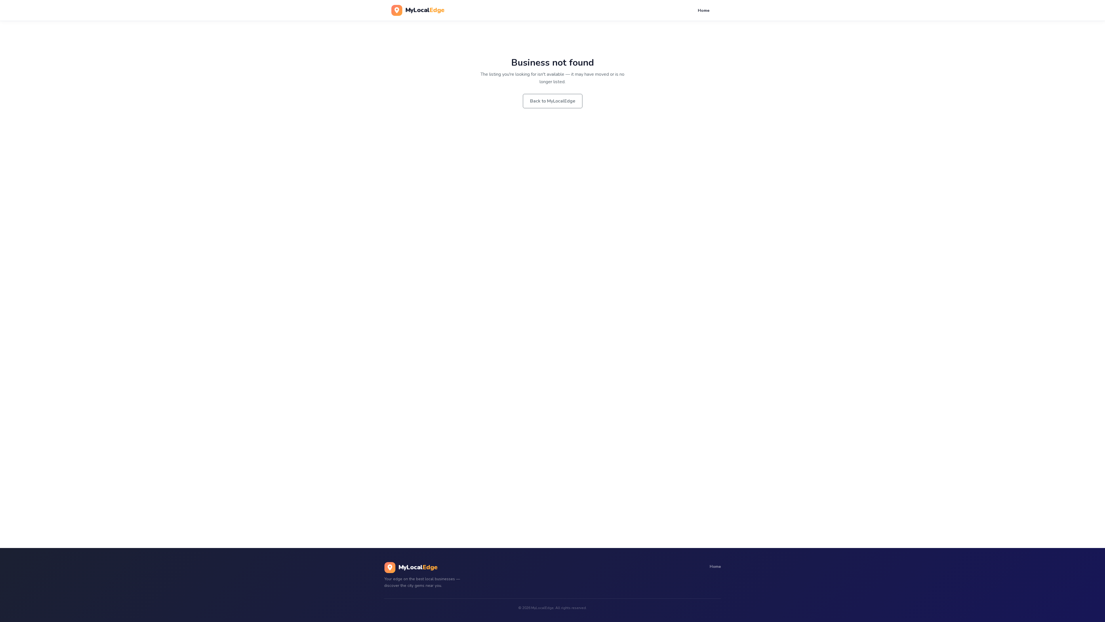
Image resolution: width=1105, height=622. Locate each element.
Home (704, 10)
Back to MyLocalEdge (552, 101)
